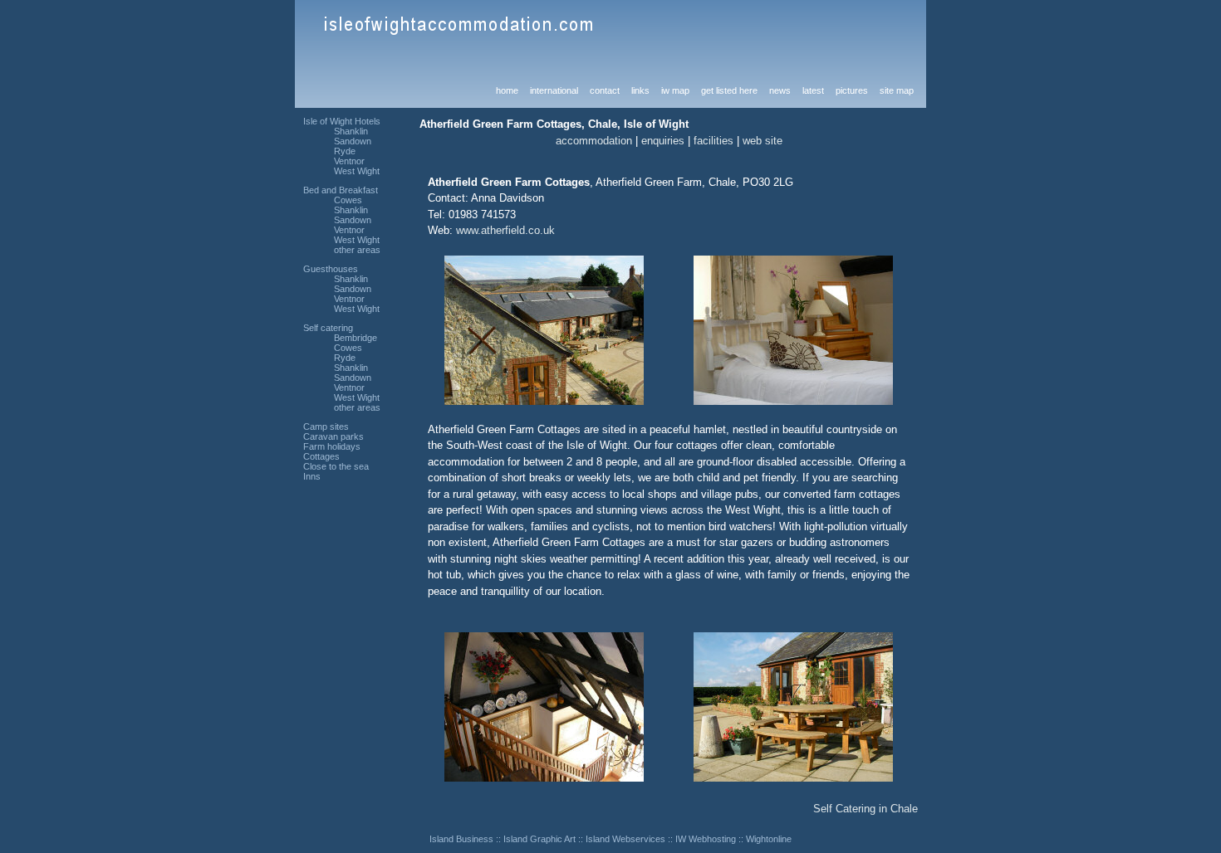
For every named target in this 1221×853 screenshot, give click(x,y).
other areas (357, 250)
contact (605, 90)
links (640, 90)
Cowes (348, 200)
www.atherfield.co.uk (505, 230)
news (780, 90)
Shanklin (351, 131)
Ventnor (349, 161)
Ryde (345, 151)
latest (813, 90)
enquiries (662, 140)
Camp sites (326, 426)
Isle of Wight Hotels (341, 121)
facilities (713, 140)
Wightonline (769, 839)
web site (762, 140)
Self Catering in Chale (865, 808)
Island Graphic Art (539, 839)
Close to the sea (336, 466)
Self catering (328, 328)
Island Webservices (625, 839)
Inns (312, 476)
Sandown (352, 141)
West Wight (357, 171)
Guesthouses (330, 269)
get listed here (729, 90)
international (554, 90)
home (507, 90)
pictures (852, 90)
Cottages (321, 456)
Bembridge (355, 338)
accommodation (594, 140)
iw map (675, 90)
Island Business (461, 839)
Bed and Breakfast (340, 190)
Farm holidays (331, 446)
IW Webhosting (705, 839)
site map (897, 90)
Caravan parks (333, 436)
